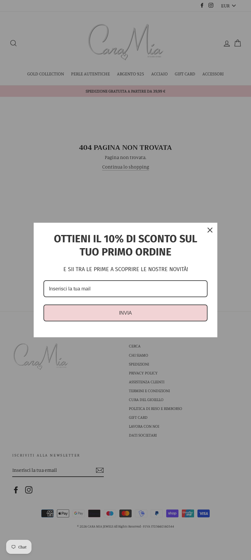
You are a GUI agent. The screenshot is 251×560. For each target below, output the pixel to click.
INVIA (125, 313)
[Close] (210, 230)
